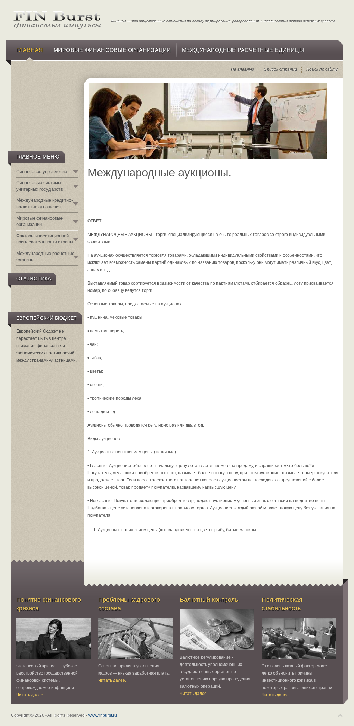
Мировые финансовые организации (39, 221)
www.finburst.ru (102, 715)
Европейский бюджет (46, 318)
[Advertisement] (46, 112)
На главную (242, 69)
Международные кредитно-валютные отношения (44, 203)
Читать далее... (31, 694)
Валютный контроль (209, 599)
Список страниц (280, 69)
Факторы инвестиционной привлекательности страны (44, 239)
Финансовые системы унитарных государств (39, 186)
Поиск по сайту (322, 69)
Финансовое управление (41, 171)
